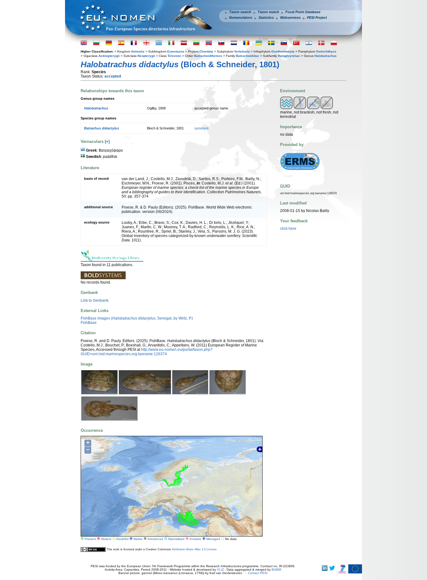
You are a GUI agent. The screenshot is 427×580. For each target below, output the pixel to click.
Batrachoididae (247, 56)
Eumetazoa (175, 51)
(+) (107, 141)
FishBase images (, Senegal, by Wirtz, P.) (137, 318)
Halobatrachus (325, 56)
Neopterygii (146, 56)
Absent (106, 539)
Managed (213, 539)
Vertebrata (242, 51)
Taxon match (268, 12)
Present (90, 539)
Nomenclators (240, 17)
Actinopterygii (109, 56)
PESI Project (317, 17)
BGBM (276, 569)
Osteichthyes (326, 51)
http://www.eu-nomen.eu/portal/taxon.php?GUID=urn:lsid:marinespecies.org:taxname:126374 (147, 351)
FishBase (89, 322)
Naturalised (176, 539)
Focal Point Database (302, 12)
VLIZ (220, 569)
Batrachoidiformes (208, 56)
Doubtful (122, 539)
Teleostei (174, 56)
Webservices (290, 17)
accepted (112, 76)
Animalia (137, 51)
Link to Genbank (94, 300)
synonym (201, 128)
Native (138, 539)
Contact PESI (258, 573)
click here (288, 228)
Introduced (155, 539)
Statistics (266, 17)
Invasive (195, 539)
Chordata (206, 51)
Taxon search (240, 12)
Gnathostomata (282, 51)
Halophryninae (289, 56)
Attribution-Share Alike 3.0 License (194, 549)
